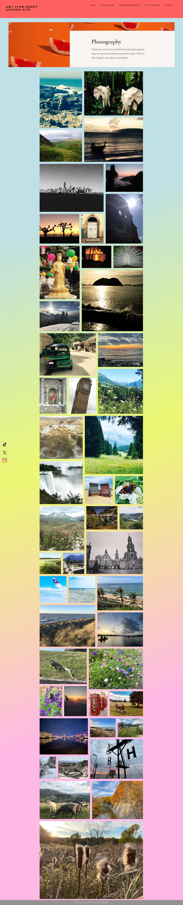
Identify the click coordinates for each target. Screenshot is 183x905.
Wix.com (105, 902)
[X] (4, 452)
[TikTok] (4, 444)
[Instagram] (4, 460)
